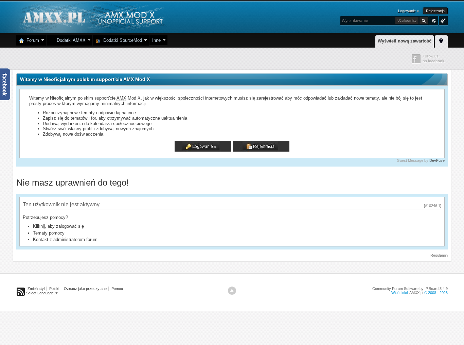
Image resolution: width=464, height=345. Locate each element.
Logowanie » (408, 11)
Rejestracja (435, 11)
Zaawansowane (433, 20)
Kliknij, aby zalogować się (58, 226)
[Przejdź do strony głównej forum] (91, 16)
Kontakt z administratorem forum (65, 239)
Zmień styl (36, 289)
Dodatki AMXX (70, 40)
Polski (54, 289)
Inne (156, 40)
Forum (31, 40)
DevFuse (437, 160)
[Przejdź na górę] (232, 291)
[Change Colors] (442, 20)
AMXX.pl (416, 293)
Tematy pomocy (49, 233)
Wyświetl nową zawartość (404, 41)
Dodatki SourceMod (121, 40)
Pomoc (117, 289)
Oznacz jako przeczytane (85, 289)
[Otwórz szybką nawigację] (441, 40)
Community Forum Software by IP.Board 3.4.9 (410, 289)
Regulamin (439, 255)
